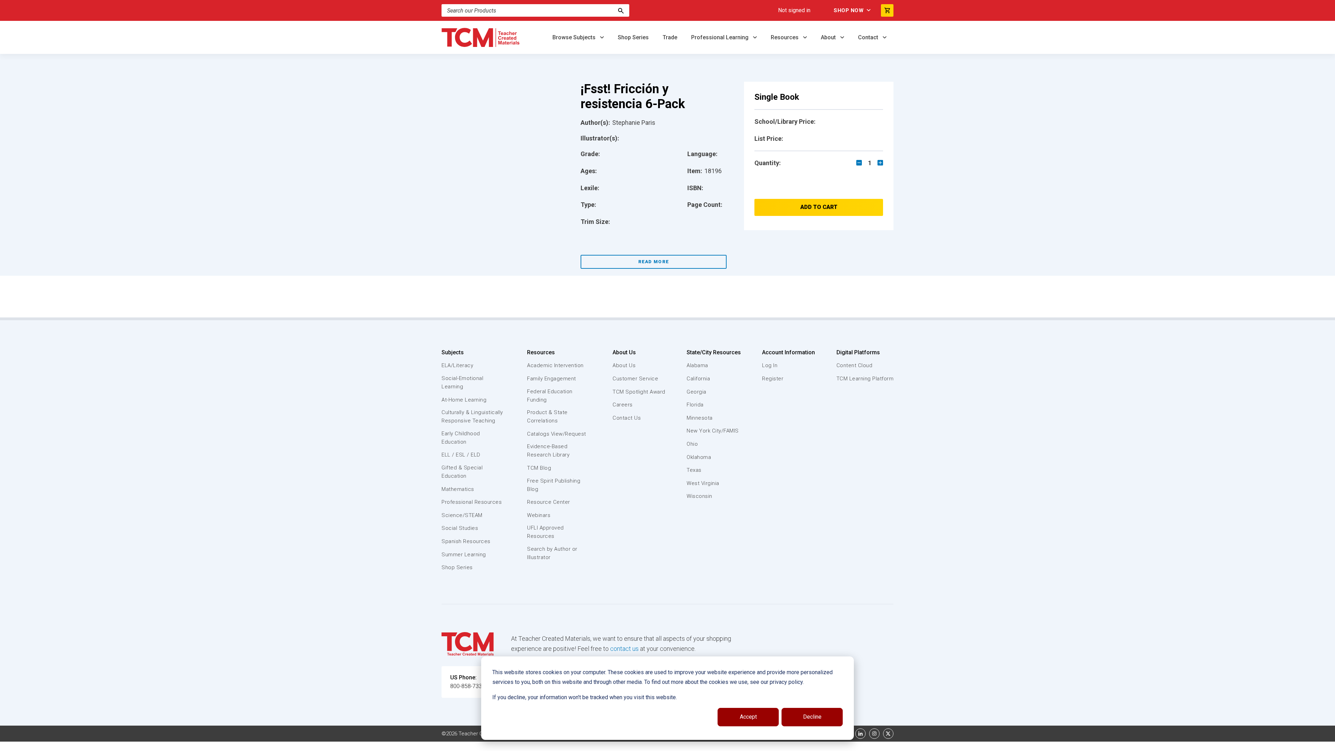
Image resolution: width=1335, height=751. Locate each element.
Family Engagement (551, 379)
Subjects (453, 352)
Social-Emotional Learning (462, 382)
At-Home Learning (464, 400)
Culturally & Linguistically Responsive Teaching (472, 416)
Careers (623, 405)
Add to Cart (819, 207)
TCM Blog (539, 468)
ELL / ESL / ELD (461, 455)
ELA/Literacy (457, 365)
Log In (769, 365)
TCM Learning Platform (865, 379)
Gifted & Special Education (462, 472)
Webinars (538, 515)
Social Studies (460, 528)
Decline (812, 716)
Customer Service (635, 379)
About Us (624, 352)
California (698, 379)
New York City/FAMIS (713, 431)
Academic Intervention (555, 365)
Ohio (692, 444)
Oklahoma (699, 457)
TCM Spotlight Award (639, 392)
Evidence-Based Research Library (548, 450)
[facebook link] (846, 733)
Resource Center (548, 502)
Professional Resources (472, 502)
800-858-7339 (467, 686)
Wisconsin (699, 496)
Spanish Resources (466, 541)
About (829, 37)
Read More (653, 261)
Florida (695, 405)
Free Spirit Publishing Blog (553, 485)
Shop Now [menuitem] (849, 10)
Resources (785, 37)
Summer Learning (464, 554)
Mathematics (458, 489)
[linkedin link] (860, 733)
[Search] (621, 10)
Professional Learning (720, 37)
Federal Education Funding (550, 395)
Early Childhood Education (461, 437)
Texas (694, 470)
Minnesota (700, 418)
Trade (670, 37)
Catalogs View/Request (556, 434)
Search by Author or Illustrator (552, 553)
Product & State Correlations (547, 416)
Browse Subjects (574, 37)
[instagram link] (874, 733)
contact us (624, 648)
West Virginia (703, 483)
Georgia (696, 392)
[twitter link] (888, 733)
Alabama (697, 365)
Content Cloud (854, 365)
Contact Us (627, 418)
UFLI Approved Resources (545, 532)
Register (772, 379)
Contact (869, 37)
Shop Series (633, 37)
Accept (748, 716)
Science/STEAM (462, 515)
